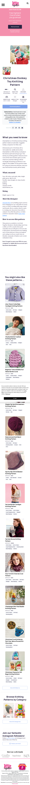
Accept (15, 398)
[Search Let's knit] (27, 5)
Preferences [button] (7, 394)
